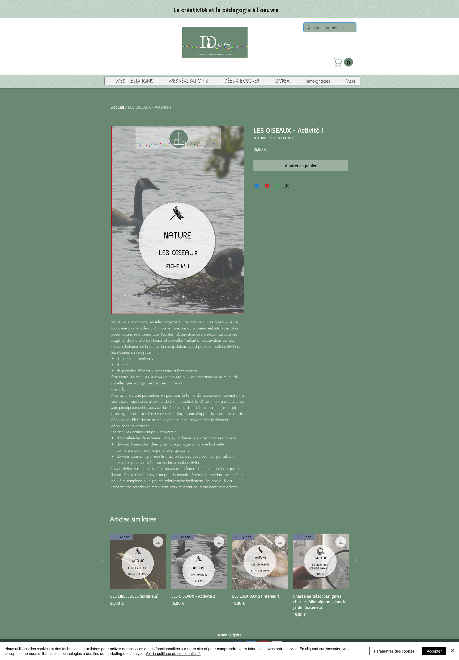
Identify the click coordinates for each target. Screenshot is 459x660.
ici (170, 383)
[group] (229, 575)
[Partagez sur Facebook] (257, 186)
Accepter (434, 651)
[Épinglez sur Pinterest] (267, 186)
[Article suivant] (356, 561)
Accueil (117, 107)
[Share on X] (287, 186)
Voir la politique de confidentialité (173, 653)
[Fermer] (452, 651)
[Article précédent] (102, 561)
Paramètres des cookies (394, 651)
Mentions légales (229, 635)
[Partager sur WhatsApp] (277, 186)
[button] (344, 62)
